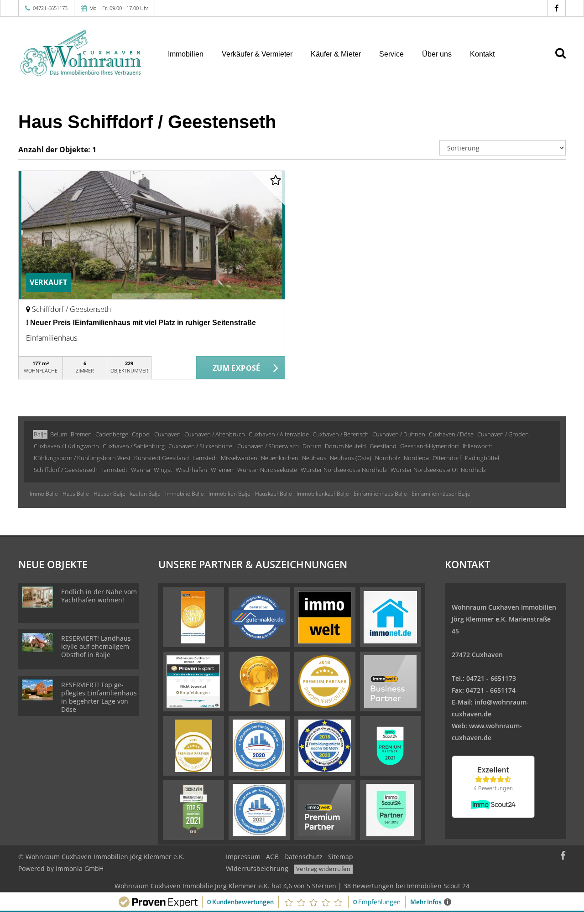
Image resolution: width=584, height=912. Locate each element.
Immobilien (185, 54)
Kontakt (482, 54)
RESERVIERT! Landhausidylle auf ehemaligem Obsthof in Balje (97, 646)
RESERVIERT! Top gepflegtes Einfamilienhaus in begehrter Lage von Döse (99, 697)
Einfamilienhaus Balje (380, 493)
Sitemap (340, 856)
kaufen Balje (145, 493)
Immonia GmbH (80, 868)
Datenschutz (303, 856)
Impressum (243, 856)
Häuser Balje (109, 493)
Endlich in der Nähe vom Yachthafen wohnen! (99, 595)
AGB (272, 856)
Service (391, 54)
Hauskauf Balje (273, 493)
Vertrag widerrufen (323, 869)
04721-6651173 (50, 8)
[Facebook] (556, 8)
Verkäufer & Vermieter (257, 54)
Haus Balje (76, 493)
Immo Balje (44, 493)
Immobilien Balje (229, 493)
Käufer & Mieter (336, 54)
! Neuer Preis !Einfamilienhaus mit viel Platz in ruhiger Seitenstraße (141, 322)
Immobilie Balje (184, 493)
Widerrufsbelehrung (257, 868)
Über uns (437, 54)
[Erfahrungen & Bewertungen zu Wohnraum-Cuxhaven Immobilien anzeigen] (193, 681)
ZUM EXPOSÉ (237, 368)
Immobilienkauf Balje (323, 493)
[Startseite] (81, 53)
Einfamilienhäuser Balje (441, 493)
